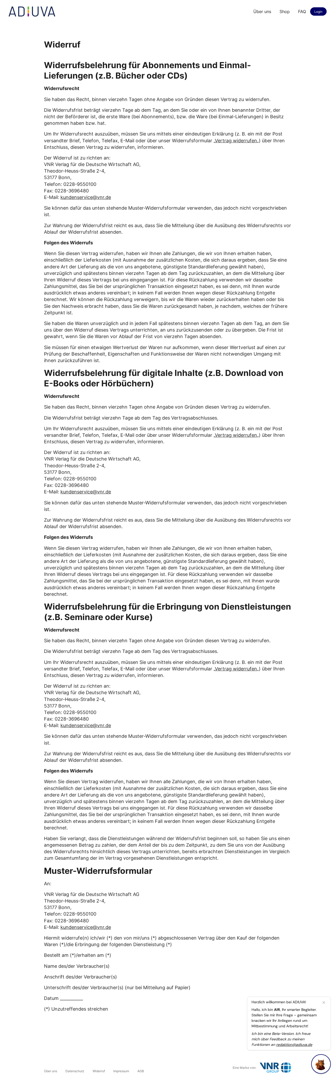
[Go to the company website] (275, 1068)
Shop (285, 11)
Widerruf (99, 1071)
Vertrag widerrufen (236, 140)
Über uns (262, 11)
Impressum (121, 1071)
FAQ (302, 11)
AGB (140, 1071)
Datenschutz (74, 1071)
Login (318, 12)
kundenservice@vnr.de (85, 197)
